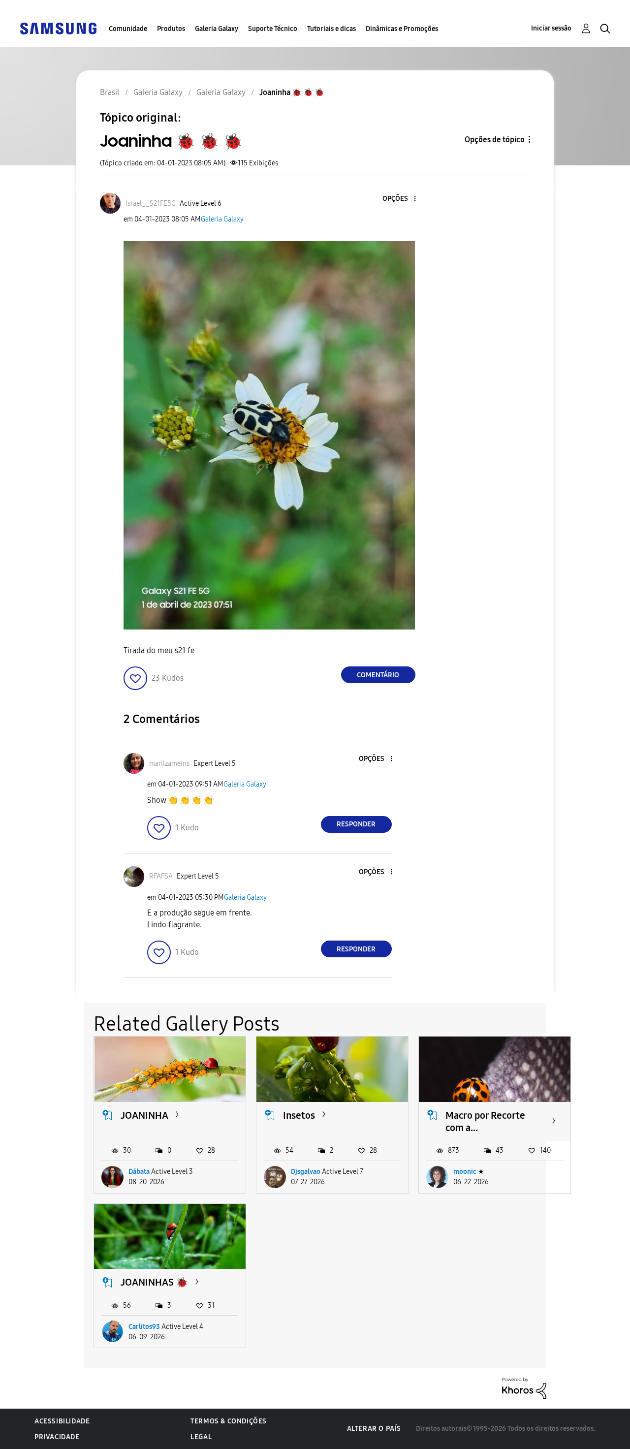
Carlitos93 (144, 1327)
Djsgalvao (305, 1171)
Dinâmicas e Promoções (402, 29)
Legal (201, 1437)
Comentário (378, 675)
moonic (464, 1171)
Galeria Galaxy (216, 29)
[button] (398, 199)
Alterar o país (374, 1428)
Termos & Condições (228, 1421)
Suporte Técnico (272, 29)
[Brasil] (58, 27)
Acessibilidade (62, 1421)
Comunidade (128, 29)
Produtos (171, 29)
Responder (356, 824)
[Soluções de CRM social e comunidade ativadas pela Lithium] (524, 1387)
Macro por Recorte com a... (485, 1121)
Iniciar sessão (551, 28)
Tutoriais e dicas (331, 29)
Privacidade (57, 1437)
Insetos (299, 1115)
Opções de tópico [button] (495, 139)
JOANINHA (144, 1115)
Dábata (139, 1171)
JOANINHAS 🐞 (154, 1282)
